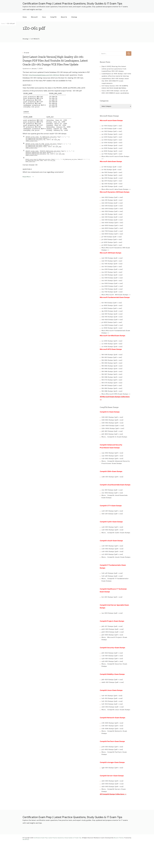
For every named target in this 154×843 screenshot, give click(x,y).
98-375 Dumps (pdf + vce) (112, 383)
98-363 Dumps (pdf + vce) (112, 363)
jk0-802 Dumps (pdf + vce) (112, 434)
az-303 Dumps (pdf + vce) (112, 140)
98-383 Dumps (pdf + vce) (112, 388)
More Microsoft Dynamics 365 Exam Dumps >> (116, 249)
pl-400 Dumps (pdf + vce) (112, 242)
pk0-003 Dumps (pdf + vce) (113, 629)
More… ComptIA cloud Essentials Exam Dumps (115, 496)
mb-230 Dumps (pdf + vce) (112, 206)
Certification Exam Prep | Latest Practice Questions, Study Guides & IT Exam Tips (72, 3)
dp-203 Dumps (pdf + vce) (112, 184)
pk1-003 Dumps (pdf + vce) (112, 635)
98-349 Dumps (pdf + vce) (112, 355)
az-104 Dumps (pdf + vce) (112, 126)
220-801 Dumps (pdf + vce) (112, 417)
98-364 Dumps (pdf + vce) (112, 366)
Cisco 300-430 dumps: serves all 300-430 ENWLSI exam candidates (115, 92)
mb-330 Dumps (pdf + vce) (112, 220)
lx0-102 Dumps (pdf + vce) (112, 698)
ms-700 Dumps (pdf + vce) (112, 289)
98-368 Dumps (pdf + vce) (112, 377)
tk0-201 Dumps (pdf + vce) (112, 514)
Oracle (26, 52)
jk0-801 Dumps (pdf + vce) (112, 431)
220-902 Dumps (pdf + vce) (112, 423)
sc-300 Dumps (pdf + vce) (112, 344)
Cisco (44, 17)
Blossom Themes (119, 838)
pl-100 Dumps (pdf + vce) (112, 237)
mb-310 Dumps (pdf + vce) (112, 214)
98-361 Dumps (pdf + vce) (112, 357)
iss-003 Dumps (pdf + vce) (112, 613)
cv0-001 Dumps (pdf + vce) (112, 546)
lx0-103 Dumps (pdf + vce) (112, 701)
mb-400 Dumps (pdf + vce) (112, 223)
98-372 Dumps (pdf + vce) (112, 380)
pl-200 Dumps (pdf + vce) (112, 239)
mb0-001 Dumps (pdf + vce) (113, 682)
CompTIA (53, 17)
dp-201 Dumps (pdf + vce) (112, 181)
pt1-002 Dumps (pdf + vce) (112, 749)
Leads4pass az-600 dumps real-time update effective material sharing (116, 75)
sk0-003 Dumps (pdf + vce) (112, 781)
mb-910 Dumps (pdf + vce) (112, 317)
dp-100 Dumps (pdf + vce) (112, 175)
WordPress (26, 839)
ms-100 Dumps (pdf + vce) (112, 264)
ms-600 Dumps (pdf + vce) (112, 286)
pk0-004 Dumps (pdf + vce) (113, 632)
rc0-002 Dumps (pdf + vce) (112, 458)
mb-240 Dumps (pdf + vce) (112, 208)
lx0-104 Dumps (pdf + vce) (112, 704)
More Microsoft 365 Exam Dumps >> (116, 295)
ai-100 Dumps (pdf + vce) (112, 167)
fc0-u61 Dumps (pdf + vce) (112, 576)
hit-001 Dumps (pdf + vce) (112, 597)
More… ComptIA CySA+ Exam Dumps (116, 533)
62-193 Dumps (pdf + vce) (112, 303)
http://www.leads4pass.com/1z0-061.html (44, 75)
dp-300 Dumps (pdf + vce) (112, 186)
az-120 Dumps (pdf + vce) (112, 128)
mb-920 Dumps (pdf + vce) (112, 320)
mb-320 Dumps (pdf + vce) (112, 217)
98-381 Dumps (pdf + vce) (112, 385)
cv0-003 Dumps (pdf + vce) (112, 551)
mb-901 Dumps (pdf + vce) (112, 314)
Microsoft (34, 17)
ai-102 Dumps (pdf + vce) (111, 169)
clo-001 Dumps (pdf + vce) (112, 490)
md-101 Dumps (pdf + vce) (112, 261)
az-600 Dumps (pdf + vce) (112, 151)
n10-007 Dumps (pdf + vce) (112, 726)
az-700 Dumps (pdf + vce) (112, 154)
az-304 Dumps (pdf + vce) (112, 143)
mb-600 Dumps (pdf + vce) (112, 228)
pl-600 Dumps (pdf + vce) (112, 245)
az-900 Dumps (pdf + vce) (112, 305)
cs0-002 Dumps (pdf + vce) (112, 530)
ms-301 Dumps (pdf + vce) (112, 280)
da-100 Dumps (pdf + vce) (112, 172)
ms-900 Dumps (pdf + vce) (112, 325)
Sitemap (74, 17)
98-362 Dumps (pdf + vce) (112, 360)
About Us (64, 17)
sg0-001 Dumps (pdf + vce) (112, 768)
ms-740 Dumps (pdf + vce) (112, 292)
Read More (27, 177)
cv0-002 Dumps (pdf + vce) (112, 549)
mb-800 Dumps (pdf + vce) (112, 234)
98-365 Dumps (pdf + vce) (112, 369)
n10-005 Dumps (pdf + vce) (112, 723)
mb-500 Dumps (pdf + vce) (112, 225)
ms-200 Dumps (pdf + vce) (112, 269)
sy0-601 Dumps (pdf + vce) (112, 661)
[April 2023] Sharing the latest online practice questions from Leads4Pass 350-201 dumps (114, 69)
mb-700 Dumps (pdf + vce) (112, 231)
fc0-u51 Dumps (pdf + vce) (112, 573)
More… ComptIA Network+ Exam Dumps (114, 732)
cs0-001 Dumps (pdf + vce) (112, 527)
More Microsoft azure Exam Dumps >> (115, 158)
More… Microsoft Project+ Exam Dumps (114, 638)
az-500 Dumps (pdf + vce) (112, 148)
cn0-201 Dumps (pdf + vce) (112, 511)
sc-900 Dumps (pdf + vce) (112, 328)
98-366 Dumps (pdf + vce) (112, 371)
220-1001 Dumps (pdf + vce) (113, 426)
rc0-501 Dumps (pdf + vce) (112, 656)
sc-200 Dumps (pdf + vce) (112, 341)
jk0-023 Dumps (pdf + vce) (112, 679)
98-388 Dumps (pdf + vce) (112, 391)
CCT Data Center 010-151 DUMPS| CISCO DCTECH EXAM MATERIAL (115, 87)
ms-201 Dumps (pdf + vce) (112, 272)
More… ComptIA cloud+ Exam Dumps (116, 557)
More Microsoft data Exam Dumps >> (116, 189)
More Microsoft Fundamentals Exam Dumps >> (116, 332)
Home (25, 17)
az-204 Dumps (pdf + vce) (112, 134)
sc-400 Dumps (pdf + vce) (112, 346)
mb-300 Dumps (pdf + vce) (112, 211)
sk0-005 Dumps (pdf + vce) (113, 786)
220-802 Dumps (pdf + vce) (112, 420)
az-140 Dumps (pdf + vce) (112, 131)
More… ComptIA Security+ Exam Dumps (114, 665)
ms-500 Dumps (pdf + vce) (112, 283)
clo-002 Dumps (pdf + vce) (112, 493)
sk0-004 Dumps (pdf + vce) (113, 784)
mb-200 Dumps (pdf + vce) (112, 197)
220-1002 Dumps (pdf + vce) (113, 428)
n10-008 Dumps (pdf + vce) (112, 728)
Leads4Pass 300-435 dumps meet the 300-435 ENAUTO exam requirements (115, 81)
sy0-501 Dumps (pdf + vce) (112, 658)
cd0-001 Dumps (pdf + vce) (112, 477)
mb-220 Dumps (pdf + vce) (112, 203)
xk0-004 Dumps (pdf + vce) (113, 707)
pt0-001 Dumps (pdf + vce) (112, 747)
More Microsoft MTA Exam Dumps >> (116, 394)
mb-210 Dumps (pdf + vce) (112, 200)
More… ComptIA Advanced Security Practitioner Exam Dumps (116, 462)
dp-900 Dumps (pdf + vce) (112, 311)
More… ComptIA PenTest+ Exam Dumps (114, 753)
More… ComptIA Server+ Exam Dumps (114, 790)
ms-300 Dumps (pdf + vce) (112, 278)
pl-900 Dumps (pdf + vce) (112, 322)
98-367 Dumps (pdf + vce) (112, 374)
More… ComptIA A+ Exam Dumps (114, 437)
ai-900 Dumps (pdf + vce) (112, 308)
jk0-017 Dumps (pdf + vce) (112, 626)
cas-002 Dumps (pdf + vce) (112, 453)
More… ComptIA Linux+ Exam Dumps (116, 710)
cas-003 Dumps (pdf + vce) (112, 456)
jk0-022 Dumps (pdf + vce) (112, 653)
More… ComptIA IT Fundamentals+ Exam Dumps (115, 580)
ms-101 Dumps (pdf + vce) (112, 266)
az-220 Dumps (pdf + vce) (112, 137)
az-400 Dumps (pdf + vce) (112, 145)
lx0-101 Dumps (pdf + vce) (112, 696)
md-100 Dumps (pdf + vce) (112, 258)
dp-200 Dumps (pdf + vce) (112, 178)
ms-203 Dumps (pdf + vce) (112, 275)
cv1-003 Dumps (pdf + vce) (112, 554)
